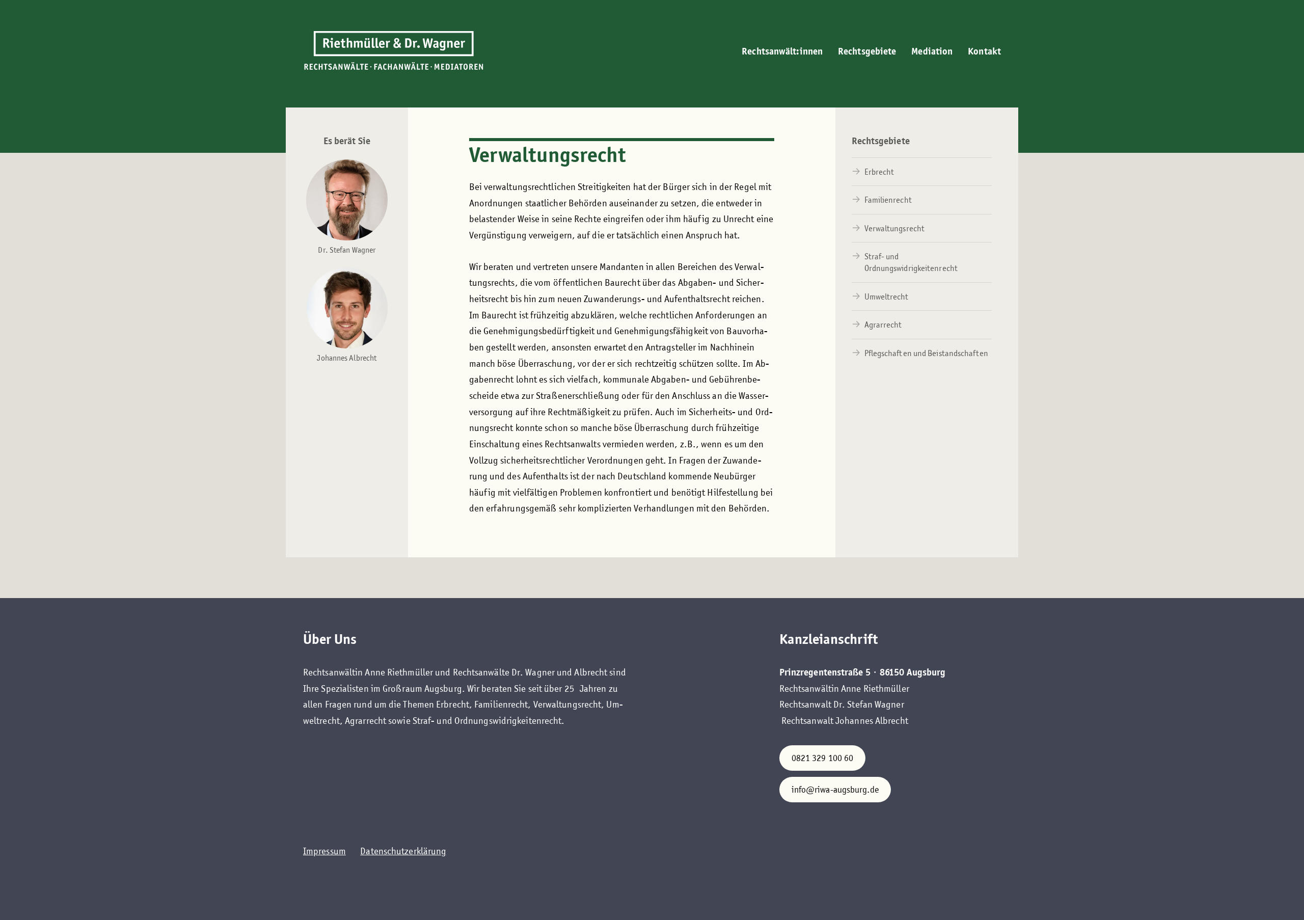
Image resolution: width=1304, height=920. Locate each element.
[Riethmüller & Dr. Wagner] (393, 51)
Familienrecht (888, 200)
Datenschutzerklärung (403, 851)
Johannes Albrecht (346, 358)
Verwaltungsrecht (894, 228)
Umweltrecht (886, 297)
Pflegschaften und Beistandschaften (926, 353)
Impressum (324, 851)
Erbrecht (879, 172)
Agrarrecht (883, 325)
